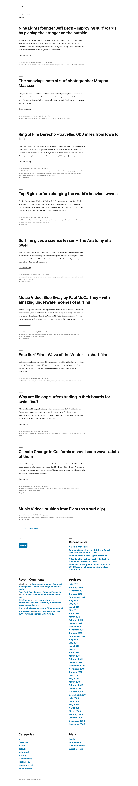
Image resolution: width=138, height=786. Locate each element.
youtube (52, 175)
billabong (38, 220)
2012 (22, 220)
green (39, 65)
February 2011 (76, 659)
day (45, 171)
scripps (77, 488)
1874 (24, 171)
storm (69, 277)
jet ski (50, 334)
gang (71, 171)
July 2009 (74, 698)
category (52, 220)
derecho (54, 171)
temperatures (76, 173)
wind (48, 175)
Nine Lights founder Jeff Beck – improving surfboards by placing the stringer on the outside (68, 30)
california (31, 488)
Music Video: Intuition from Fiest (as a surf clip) (62, 508)
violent (25, 175)
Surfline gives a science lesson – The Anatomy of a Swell (65, 242)
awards (26, 220)
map (36, 173)
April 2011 (74, 652)
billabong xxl (45, 220)
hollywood (24, 752)
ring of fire (64, 173)
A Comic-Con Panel (78, 547)
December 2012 (76, 591)
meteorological (46, 277)
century (36, 488)
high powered (36, 334)
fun (50, 433)
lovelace (36, 517)
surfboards (49, 65)
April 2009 (74, 708)
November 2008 (77, 724)
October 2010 (75, 672)
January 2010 (75, 688)
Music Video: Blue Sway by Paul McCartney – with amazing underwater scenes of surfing (64, 300)
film (22, 381)
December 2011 (76, 626)
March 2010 (74, 682)
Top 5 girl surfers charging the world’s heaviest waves (68, 193)
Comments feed (77, 745)
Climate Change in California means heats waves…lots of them (69, 454)
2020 (22, 488)
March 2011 (74, 656)
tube (83, 433)
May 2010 (74, 678)
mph (39, 173)
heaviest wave (76, 220)
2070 (26, 488)
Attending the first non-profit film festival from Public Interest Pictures (89, 560)
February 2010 (76, 685)
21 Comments (25, 338)
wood (68, 65)
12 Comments (25, 177)
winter (79, 381)
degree (49, 171)
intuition (23, 517)
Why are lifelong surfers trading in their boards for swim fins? (64, 399)
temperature (22, 490)
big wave (32, 220)
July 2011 (73, 643)
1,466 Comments (26, 281)
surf (39, 118)
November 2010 (77, 669)
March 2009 (75, 711)
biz (20, 739)
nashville (44, 173)
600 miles (30, 171)
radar (53, 173)
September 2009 (77, 695)
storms (69, 173)
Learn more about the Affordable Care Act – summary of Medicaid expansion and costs (40, 602)
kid (59, 433)
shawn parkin (69, 433)
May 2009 (74, 704)
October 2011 (75, 633)
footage (25, 381)
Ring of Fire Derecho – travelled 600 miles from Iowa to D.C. (68, 136)
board (31, 433)
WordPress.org (76, 749)
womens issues (26, 768)
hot (82, 171)
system (21, 279)
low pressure (37, 277)
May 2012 (74, 610)
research (58, 277)
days (59, 488)
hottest (21, 173)
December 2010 (77, 665)
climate (47, 488)
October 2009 (76, 691)
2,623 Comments (26, 493)
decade (64, 488)
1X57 (21, 6)
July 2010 (74, 675)
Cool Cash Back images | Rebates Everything (40, 592)
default (50, 62)
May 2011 (73, 649)
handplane (55, 433)
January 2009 (75, 717)
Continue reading (26, 55)
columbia (41, 171)
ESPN (46, 433)
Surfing (55, 65)
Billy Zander (24, 600)
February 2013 (76, 587)
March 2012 (74, 617)
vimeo (68, 517)
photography (33, 118)
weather (43, 175)
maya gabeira (23, 222)
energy (67, 171)
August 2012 (75, 600)
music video (56, 334)
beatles (23, 334)
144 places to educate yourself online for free (40, 595)
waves (64, 65)
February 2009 (76, 714)
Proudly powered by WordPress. (31, 779)
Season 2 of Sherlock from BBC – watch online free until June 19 (39, 612)
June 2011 (74, 646)
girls (69, 220)
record (58, 173)
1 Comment (24, 224)
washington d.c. (32, 175)
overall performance (33, 222)
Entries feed (75, 742)
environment (33, 65)
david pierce (53, 488)
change (42, 488)
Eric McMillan (25, 611)
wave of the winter (70, 381)
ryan (49, 517)
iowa (29, 173)
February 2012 (76, 620)
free (30, 381)
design (27, 65)
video (20, 175)
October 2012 (75, 594)
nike (33, 381)
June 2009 (74, 701)
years (38, 490)
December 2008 (77, 721)
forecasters (29, 277)
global (69, 488)
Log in (72, 739)
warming (29, 490)
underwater (27, 336)
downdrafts (61, 171)
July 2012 (73, 604)
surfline (77, 277)
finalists (65, 220)
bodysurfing (40, 433)
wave (60, 65)
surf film (42, 222)
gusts (75, 171)
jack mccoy (44, 334)
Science (64, 277)
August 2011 (75, 639)
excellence (59, 220)
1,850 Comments (64, 118)
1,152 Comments (25, 519)
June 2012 (74, 607)
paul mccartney (65, 334)
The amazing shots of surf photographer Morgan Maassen (63, 83)
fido (20, 608)
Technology (24, 762)
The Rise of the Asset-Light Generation (88, 555)
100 (22, 171)
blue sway (29, 334)
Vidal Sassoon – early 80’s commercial (44, 608)
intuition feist (30, 517)
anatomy (23, 277)
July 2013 (73, 584)
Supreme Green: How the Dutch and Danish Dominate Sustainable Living (90, 551)
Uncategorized (26, 765)
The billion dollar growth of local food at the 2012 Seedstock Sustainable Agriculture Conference (90, 566)
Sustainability (25, 758)
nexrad (49, 173)
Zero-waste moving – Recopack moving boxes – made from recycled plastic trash (40, 586)
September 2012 (77, 597)
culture (22, 745)
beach (22, 65)
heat (79, 171)
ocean (44, 65)
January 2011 (75, 662)
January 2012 (75, 623)
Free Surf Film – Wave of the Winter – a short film (63, 354)
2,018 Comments (79, 65)
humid (25, 173)
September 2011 (77, 636)
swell (81, 277)
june (32, 173)
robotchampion (25, 62)
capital (35, 171)
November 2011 (76, 630)
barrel (22, 433)
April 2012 (74, 613)
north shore (38, 381)
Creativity (23, 742)
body (34, 433)
